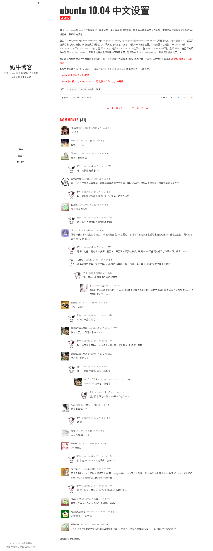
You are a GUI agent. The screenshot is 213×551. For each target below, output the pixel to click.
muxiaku (76, 499)
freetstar (76, 128)
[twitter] (178, 98)
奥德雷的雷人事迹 (79, 328)
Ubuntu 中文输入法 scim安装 (74, 75)
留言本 (21, 156)
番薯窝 (74, 302)
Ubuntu (65, 18)
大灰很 (80, 260)
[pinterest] (192, 98)
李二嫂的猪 (76, 179)
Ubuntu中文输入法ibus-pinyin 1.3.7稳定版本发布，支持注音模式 (93, 81)
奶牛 (79, 166)
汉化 (98, 89)
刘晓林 (74, 443)
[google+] (185, 98)
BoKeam (75, 405)
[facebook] (172, 98)
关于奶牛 (21, 162)
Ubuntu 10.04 (86, 89)
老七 (73, 431)
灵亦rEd (75, 153)
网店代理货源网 (78, 512)
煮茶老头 (75, 524)
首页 (21, 149)
